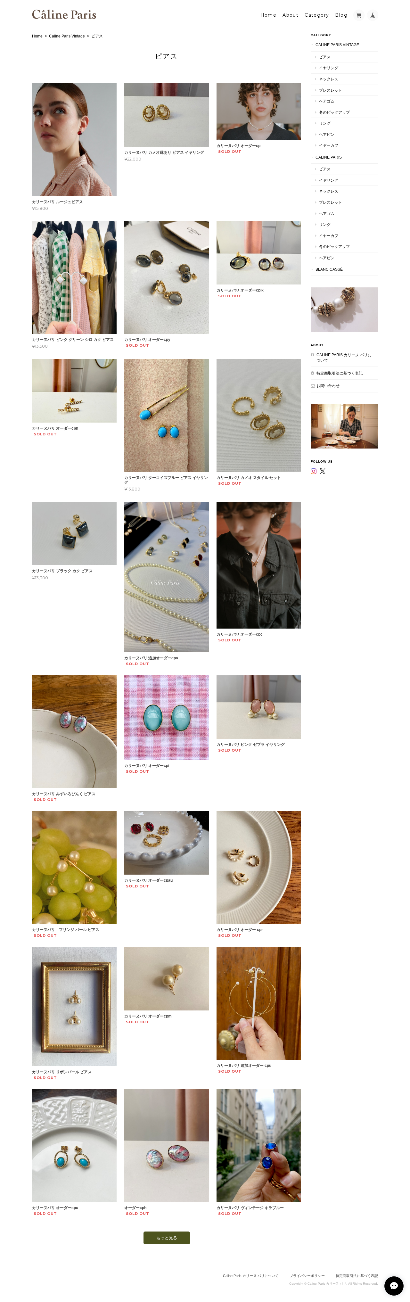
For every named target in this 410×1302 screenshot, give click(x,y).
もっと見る (166, 1237)
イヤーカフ (328, 145)
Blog (341, 15)
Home (268, 15)
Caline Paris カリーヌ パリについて (344, 358)
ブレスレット (330, 90)
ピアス (325, 57)
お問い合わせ (328, 385)
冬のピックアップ (334, 112)
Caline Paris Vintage (67, 36)
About (291, 15)
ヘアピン (326, 134)
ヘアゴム (326, 101)
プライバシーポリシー (307, 1276)
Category (317, 15)
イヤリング (328, 68)
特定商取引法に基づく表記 (339, 373)
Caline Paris (329, 157)
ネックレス (328, 79)
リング (325, 123)
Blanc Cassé (329, 269)
